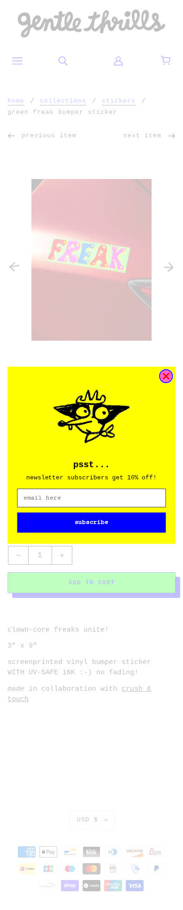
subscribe (91, 522)
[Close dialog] (166, 375)
